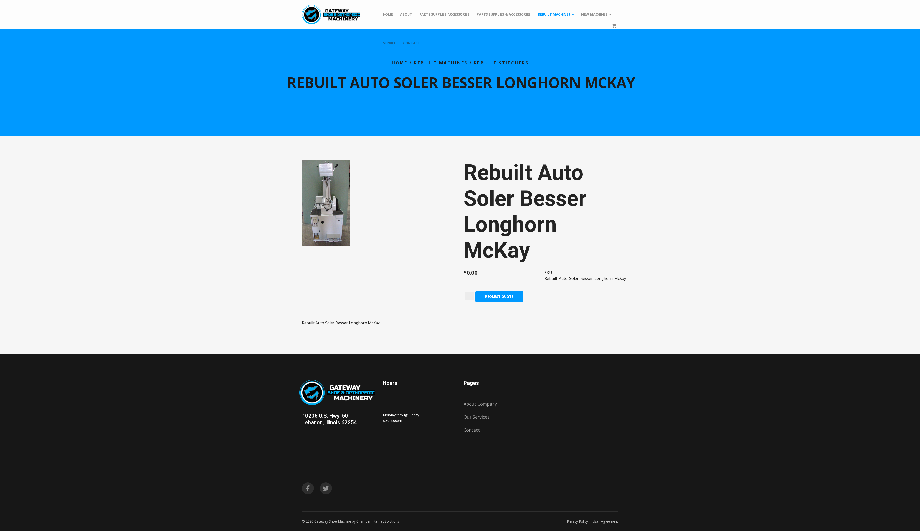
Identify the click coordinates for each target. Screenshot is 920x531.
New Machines (594, 14)
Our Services (476, 417)
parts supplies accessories (444, 14)
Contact (411, 43)
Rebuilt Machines (554, 14)
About (406, 14)
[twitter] (326, 488)
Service (389, 43)
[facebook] (308, 488)
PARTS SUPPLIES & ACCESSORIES (504, 14)
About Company (480, 404)
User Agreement (605, 521)
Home (388, 14)
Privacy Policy (577, 521)
